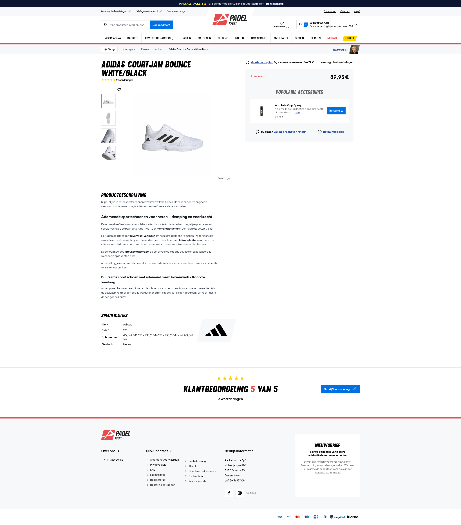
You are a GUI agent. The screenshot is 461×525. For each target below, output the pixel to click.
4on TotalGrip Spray (288, 105)
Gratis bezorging (262, 62)
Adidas (158, 49)
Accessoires (258, 38)
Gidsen (299, 38)
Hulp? (357, 11)
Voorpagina (113, 38)
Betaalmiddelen (333, 131)
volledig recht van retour (290, 131)
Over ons (345, 11)
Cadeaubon (330, 11)
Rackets (132, 38)
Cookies (251, 492)
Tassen (186, 38)
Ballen (239, 38)
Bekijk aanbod (274, 3)
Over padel (281, 38)
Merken (316, 38)
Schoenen (204, 38)
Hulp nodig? (340, 49)
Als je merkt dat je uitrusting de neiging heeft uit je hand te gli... (299, 110)
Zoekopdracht (161, 24)
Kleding (223, 38)
